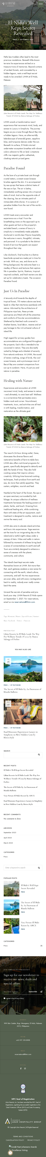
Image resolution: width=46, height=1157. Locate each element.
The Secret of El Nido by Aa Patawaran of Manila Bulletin (20, 789)
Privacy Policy (19, 998)
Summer (36, 616)
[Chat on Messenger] (10, 1152)
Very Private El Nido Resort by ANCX (19, 795)
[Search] (39, 868)
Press (15, 40)
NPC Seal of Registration (23, 1099)
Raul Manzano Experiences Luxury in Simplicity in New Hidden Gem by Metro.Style (21, 735)
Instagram (25, 1068)
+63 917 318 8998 (23, 1040)
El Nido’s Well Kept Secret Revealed (18, 770)
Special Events (27, 616)
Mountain (11, 616)
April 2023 (8, 838)
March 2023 (8, 843)
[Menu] (41, 4)
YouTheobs (17, 685)
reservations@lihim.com (24, 602)
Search (7, 751)
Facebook (20, 1068)
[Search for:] (23, 867)
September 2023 (10, 832)
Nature (18, 616)
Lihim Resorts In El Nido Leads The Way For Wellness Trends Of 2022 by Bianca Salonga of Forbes (22, 778)
